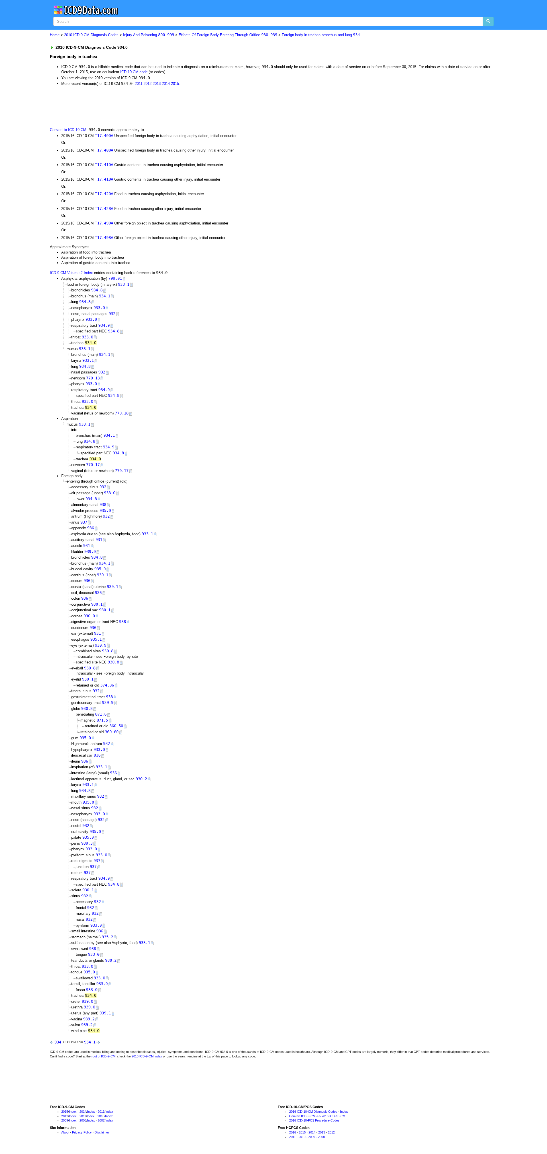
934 (57, 1042)
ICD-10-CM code (134, 72)
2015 (175, 83)
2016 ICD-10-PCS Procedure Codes (314, 1120)
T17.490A (104, 223)
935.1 (96, 639)
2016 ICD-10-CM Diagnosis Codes (313, 1111)
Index (73, 1111)
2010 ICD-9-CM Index (147, 1056)
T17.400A (104, 135)
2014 (166, 83)
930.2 (141, 779)
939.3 (87, 843)
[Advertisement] (151, 106)
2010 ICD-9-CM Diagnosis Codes (91, 35)
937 (83, 522)
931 (98, 539)
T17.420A (104, 193)
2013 (157, 83)
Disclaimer (102, 1132)
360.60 (112, 732)
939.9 (107, 702)
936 (90, 528)
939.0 (90, 551)
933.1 (123, 284)
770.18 (93, 378)
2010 (100, 1116)
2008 (82, 1120)
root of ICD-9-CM (103, 1056)
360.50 (116, 726)
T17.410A (104, 164)
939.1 (112, 586)
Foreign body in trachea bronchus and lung (322, 35)
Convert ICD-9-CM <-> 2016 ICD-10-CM (317, 1116)
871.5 (102, 720)
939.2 (89, 1019)
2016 (292, 1132)
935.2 (107, 937)
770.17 (93, 464)
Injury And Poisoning (148, 35)
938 (102, 504)
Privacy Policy (82, 1132)
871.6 (101, 714)
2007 (101, 1120)
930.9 (100, 645)
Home (55, 35)
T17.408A (104, 150)
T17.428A (104, 208)
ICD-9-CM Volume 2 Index (71, 273)
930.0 (89, 616)
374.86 (107, 685)
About (65, 1132)
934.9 (104, 325)
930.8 (107, 651)
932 (112, 313)
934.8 (97, 290)
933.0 (99, 307)
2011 (138, 83)
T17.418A (104, 179)
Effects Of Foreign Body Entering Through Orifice (228, 35)
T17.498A (104, 237)
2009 (64, 1120)
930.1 (102, 575)
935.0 (105, 510)
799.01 (115, 278)
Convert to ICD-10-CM (68, 130)
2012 (148, 83)
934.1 (104, 296)
